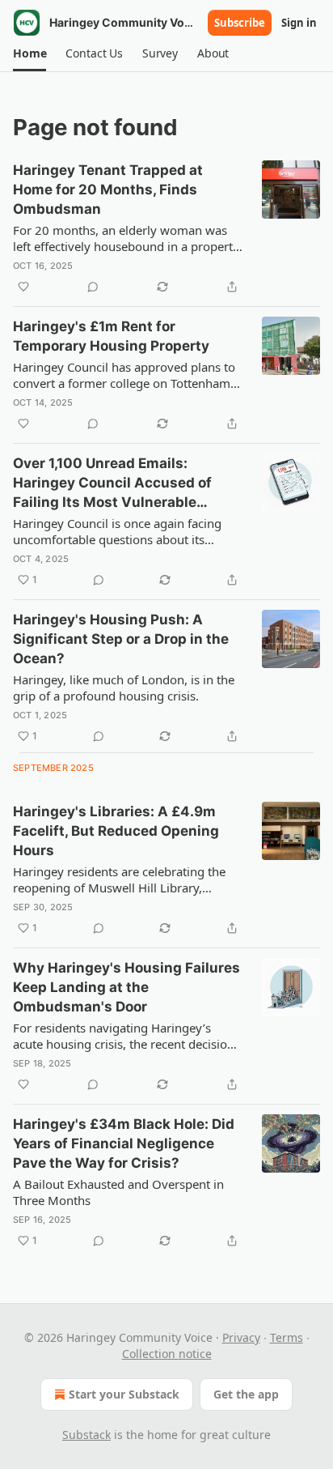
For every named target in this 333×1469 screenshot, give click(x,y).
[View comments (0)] (92, 286)
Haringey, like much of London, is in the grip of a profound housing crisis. (123, 687)
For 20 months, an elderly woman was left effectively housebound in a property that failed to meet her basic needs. (126, 238)
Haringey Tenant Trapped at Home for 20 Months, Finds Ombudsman (108, 189)
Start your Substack (124, 1394)
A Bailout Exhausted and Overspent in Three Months (118, 1192)
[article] (166, 228)
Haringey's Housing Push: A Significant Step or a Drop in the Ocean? (121, 638)
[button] (29, 53)
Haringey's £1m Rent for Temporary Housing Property (111, 336)
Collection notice (167, 1353)
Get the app (246, 1394)
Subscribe (239, 22)
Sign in (299, 22)
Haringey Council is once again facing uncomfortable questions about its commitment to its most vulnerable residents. (117, 531)
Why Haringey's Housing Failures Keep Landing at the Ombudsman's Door (126, 987)
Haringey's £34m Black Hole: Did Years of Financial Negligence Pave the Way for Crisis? (123, 1143)
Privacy (241, 1337)
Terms (286, 1337)
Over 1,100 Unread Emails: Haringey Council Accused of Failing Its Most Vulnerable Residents (112, 483)
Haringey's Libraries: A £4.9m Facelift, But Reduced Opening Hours (116, 830)
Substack (86, 1434)
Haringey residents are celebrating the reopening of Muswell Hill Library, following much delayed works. (119, 879)
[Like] (23, 286)
